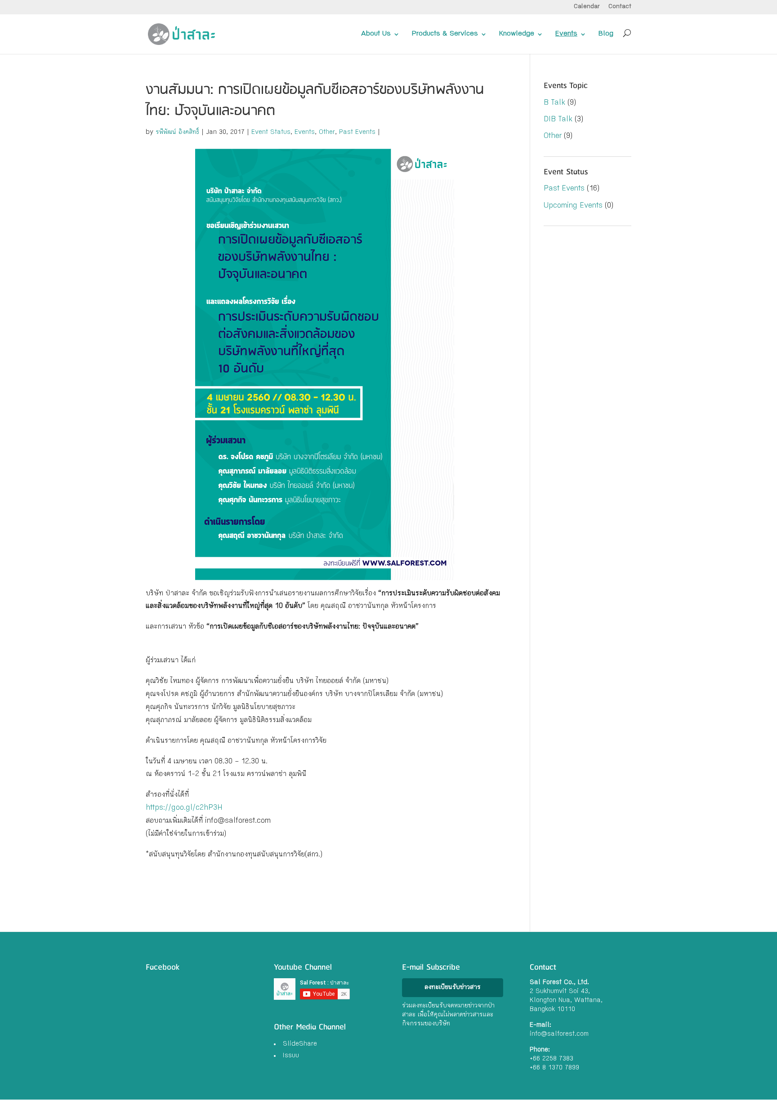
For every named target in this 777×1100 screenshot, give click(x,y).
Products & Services (445, 34)
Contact (619, 7)
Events (566, 34)
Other (327, 132)
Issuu (291, 1056)
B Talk (554, 103)
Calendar (587, 7)
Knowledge (516, 34)
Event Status (270, 132)
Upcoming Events (573, 206)
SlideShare (300, 1044)
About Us (376, 34)
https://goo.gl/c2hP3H (184, 808)
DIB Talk (558, 120)
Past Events (357, 132)
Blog (605, 34)
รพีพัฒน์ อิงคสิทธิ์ (177, 132)
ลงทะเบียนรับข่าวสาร (452, 987)
